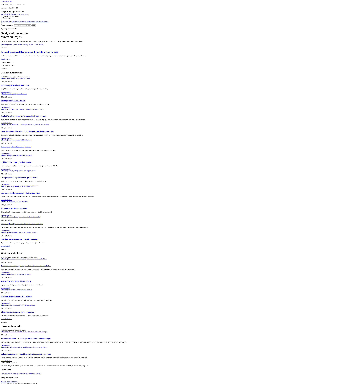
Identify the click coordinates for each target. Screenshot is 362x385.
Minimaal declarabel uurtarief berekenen (16, 297)
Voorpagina (4, 21)
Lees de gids (5, 59)
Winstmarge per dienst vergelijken (14, 208)
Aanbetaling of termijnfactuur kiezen (15, 85)
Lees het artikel (6, 92)
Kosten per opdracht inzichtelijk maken (16, 147)
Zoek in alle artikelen (7, 25)
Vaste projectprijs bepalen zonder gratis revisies (19, 178)
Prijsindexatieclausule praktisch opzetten (16, 162)
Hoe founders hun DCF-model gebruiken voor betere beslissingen (26, 339)
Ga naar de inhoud (6, 1)
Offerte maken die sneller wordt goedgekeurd (18, 312)
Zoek (33, 25)
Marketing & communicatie (27, 21)
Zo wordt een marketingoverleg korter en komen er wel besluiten (26, 266)
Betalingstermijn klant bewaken (13, 101)
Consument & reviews (41, 21)
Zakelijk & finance (13, 21)
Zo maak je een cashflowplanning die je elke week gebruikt (29, 52)
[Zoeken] (1, 23)
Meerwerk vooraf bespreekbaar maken (16, 281)
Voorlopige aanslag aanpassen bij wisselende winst (20, 193)
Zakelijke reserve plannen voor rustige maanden (19, 239)
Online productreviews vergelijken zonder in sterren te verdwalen (26, 354)
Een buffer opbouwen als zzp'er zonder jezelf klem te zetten (23, 116)
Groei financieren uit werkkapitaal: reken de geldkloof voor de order (27, 131)
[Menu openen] (1, 20)
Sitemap (9, 381)
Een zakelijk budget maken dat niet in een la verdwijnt (22, 224)
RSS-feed (4, 381)
